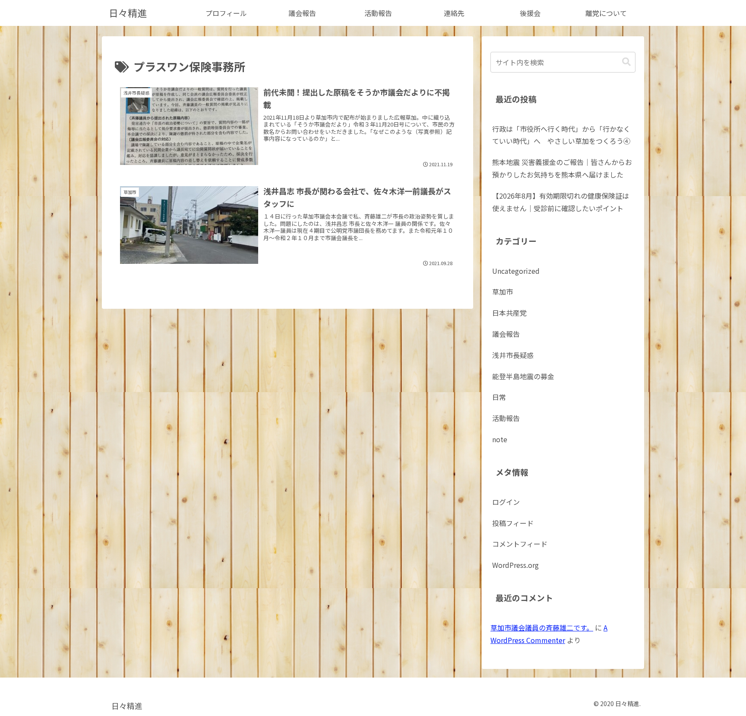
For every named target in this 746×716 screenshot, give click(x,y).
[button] (626, 62)
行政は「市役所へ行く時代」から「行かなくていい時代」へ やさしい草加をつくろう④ (561, 135)
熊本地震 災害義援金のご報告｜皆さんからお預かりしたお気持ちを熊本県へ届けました (562, 168)
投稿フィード (513, 523)
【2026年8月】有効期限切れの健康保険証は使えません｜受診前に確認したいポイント (560, 201)
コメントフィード (519, 544)
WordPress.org (515, 565)
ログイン (506, 502)
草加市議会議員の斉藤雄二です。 (541, 627)
